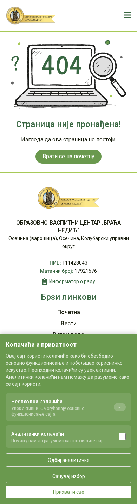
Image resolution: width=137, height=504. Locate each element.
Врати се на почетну (68, 156)
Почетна (68, 312)
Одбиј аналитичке (69, 460)
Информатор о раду (72, 281)
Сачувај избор (68, 476)
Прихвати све (68, 492)
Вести (69, 323)
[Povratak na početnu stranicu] (31, 15)
